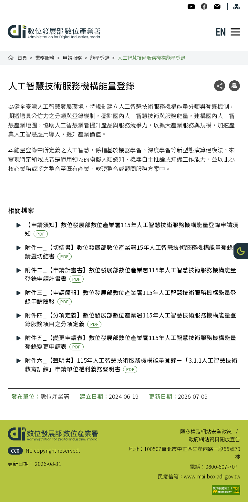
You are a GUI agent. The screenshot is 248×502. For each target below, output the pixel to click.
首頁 (22, 57)
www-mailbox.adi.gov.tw (212, 476)
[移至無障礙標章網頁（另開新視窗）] (226, 490)
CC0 (15, 450)
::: (12, 4)
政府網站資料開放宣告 (214, 439)
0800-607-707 (221, 466)
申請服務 (72, 57)
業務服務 (45, 57)
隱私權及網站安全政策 (206, 431)
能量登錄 (99, 57)
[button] (240, 251)
